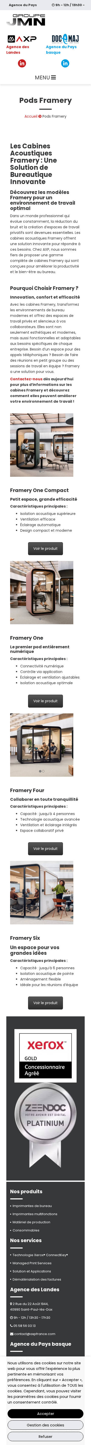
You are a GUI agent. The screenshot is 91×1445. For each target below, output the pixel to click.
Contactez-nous (26, 379)
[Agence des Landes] (22, 39)
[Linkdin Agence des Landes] (22, 63)
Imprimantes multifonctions (35, 1214)
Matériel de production (31, 1222)
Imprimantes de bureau (32, 1206)
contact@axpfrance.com (34, 1334)
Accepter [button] (45, 1413)
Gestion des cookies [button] (45, 1425)
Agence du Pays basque (61, 49)
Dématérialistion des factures (37, 1279)
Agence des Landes (17, 49)
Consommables (26, 1230)
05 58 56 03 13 (24, 1326)
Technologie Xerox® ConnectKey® (40, 1255)
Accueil (31, 116)
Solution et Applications (32, 1271)
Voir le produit (45, 548)
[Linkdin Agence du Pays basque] (65, 63)
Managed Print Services (32, 1263)
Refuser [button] (45, 1436)
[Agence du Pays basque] (65, 39)
